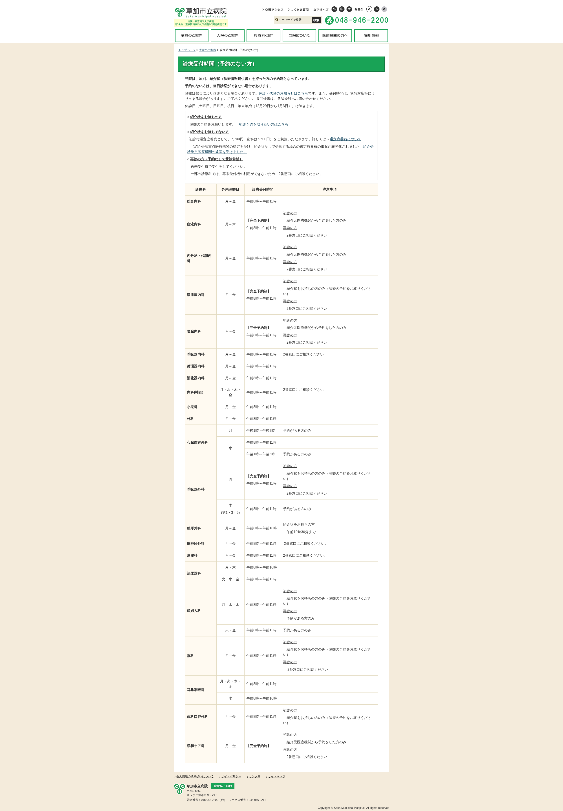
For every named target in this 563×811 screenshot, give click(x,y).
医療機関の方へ (335, 35)
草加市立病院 (204, 13)
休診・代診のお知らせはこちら (283, 93)
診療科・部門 (263, 35)
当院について (299, 35)
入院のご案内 (227, 35)
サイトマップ (276, 776)
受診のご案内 (192, 35)
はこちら (263, 124)
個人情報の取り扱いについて (195, 776)
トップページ (187, 50)
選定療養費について (345, 139)
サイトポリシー (231, 776)
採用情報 (371, 35)
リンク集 (254, 776)
